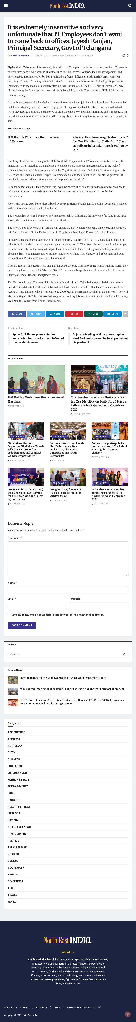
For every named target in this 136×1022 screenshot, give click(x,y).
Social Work (60, 482)
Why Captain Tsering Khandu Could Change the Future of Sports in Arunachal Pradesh (72, 689)
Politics (13, 841)
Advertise (25, 1007)
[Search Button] (124, 654)
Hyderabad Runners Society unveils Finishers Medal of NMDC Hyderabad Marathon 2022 (108, 494)
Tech (11, 888)
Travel (12, 895)
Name (12, 583)
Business (14, 759)
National (14, 820)
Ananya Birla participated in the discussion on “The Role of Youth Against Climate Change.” (109, 448)
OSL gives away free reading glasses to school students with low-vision (66, 492)
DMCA (57, 1007)
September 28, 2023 (81, 414)
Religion (13, 854)
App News (14, 739)
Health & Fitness (19, 807)
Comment (15, 538)
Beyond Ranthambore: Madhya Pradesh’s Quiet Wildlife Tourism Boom (63, 677)
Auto (11, 752)
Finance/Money (18, 786)
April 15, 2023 (57, 460)
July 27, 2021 (41, 55)
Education (17, 390)
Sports (13, 875)
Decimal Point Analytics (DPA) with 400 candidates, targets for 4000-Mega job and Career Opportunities (26, 494)
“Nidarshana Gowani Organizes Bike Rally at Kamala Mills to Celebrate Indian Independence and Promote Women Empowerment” (26, 450)
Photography (17, 834)
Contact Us (41, 1007)
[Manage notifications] (128, 1014)
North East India (20, 55)
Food (11, 793)
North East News (19, 827)
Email (12, 599)
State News (58, 55)
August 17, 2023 (16, 460)
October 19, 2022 (59, 500)
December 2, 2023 (17, 406)
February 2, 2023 (101, 457)
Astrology (15, 746)
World (12, 902)
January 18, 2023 (17, 504)
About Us (9, 1007)
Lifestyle (14, 814)
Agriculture (16, 732)
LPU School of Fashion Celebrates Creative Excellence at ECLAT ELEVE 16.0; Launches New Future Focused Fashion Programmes (72, 702)
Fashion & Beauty (19, 780)
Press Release (17, 847)
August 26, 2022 (100, 504)
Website (75, 599)
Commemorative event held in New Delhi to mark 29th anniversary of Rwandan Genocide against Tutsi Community (67, 450)
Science (13, 861)
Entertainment (18, 773)
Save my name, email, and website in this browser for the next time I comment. (57, 615)
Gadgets (13, 800)
